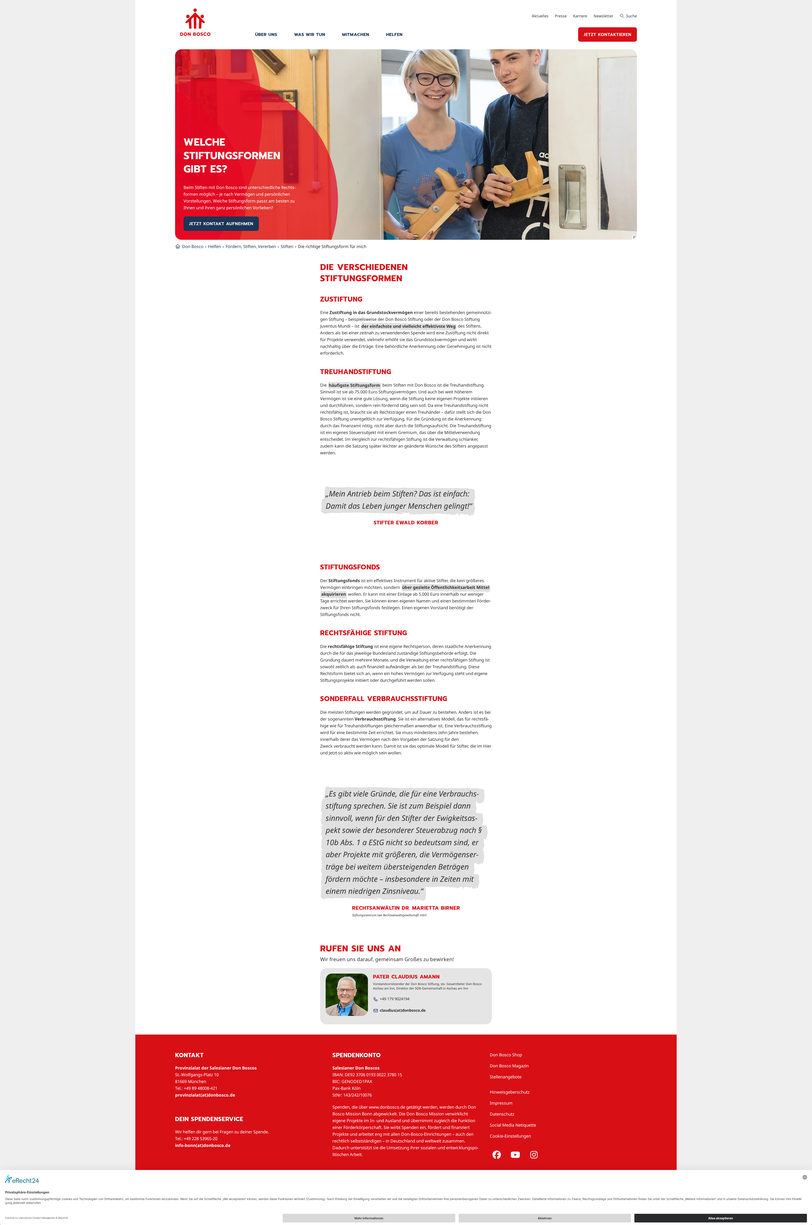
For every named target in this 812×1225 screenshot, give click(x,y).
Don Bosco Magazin (509, 1066)
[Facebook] (496, 1155)
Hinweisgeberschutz (509, 1092)
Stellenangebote (505, 1077)
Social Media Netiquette (513, 1125)
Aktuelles (540, 15)
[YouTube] (514, 1155)
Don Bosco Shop (506, 1055)
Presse (561, 15)
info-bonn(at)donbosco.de (202, 1145)
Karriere (580, 15)
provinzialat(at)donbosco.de (205, 1095)
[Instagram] (533, 1155)
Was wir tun (309, 34)
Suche (631, 15)
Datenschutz (502, 1114)
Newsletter (603, 15)
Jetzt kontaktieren (607, 34)
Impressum (501, 1103)
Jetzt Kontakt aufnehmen (221, 223)
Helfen (394, 34)
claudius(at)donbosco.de (403, 1010)
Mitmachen (355, 34)
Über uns (266, 34)
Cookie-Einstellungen (510, 1136)
